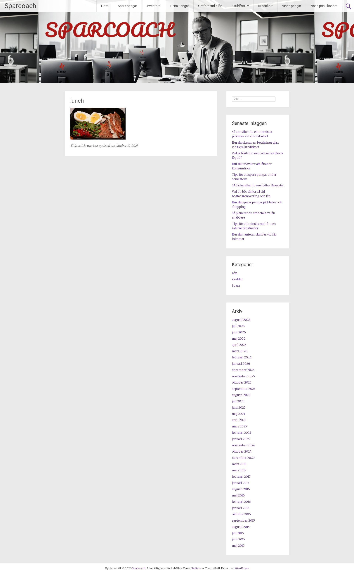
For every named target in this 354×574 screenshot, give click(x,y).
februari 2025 (241, 432)
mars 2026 (239, 351)
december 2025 (243, 370)
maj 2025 (238, 414)
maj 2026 (238, 338)
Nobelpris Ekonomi (324, 6)
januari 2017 (240, 483)
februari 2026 (241, 357)
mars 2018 (239, 464)
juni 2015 (238, 539)
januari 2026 (241, 363)
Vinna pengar (291, 6)
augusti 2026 (241, 320)
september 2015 (243, 520)
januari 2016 (240, 508)
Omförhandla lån (210, 6)
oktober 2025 (241, 382)
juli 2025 (238, 401)
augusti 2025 (241, 395)
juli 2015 (238, 533)
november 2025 (243, 376)
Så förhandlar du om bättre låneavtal (258, 185)
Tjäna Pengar (179, 6)
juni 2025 (238, 407)
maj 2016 (238, 495)
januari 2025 (241, 439)
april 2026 (239, 345)
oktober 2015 (241, 514)
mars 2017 (239, 470)
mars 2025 (239, 426)
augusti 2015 (241, 527)
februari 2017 (241, 476)
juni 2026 (239, 332)
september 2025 (243, 389)
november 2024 (243, 445)
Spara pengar (127, 6)
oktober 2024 (241, 451)
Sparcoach (20, 6)
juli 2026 (238, 326)
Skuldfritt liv (240, 6)
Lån (234, 273)
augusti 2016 (241, 489)
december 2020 (243, 458)
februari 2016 (241, 501)
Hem (104, 6)
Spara (236, 285)
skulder (237, 279)
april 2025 (239, 420)
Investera (153, 6)
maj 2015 (238, 545)
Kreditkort (265, 6)
